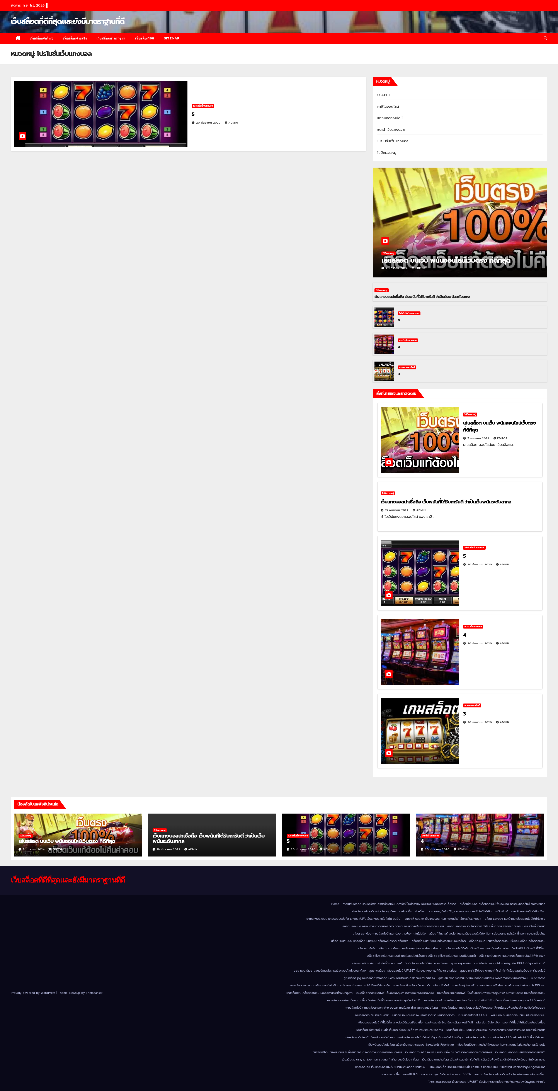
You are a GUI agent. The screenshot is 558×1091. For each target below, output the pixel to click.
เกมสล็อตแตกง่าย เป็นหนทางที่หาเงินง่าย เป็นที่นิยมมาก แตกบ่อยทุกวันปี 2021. (374, 1000)
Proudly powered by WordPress (33, 993)
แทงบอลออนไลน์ (390, 118)
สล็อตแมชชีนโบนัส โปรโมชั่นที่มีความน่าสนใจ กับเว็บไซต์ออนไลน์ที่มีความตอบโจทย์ (399, 963)
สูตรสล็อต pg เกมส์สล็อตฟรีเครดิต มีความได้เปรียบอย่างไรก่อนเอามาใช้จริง (389, 978)
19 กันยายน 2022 (397, 510)
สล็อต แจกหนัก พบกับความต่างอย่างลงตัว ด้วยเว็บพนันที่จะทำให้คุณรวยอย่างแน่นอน (393, 926)
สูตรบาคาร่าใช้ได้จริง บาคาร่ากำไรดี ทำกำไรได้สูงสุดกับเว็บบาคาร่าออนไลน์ (502, 971)
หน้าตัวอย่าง (538, 978)
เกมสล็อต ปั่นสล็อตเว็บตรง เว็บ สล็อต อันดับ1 (421, 985)
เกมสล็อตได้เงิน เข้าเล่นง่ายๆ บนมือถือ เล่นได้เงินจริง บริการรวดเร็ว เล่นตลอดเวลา (404, 1015)
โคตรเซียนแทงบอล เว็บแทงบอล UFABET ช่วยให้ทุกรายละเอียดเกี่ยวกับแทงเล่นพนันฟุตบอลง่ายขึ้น (487, 1082)
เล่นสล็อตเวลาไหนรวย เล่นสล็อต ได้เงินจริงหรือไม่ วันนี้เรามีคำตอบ (505, 1037)
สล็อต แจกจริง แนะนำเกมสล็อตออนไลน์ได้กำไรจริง (515, 919)
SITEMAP (172, 38)
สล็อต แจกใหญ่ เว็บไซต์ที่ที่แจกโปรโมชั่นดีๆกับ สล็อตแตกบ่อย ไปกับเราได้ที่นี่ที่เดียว (496, 926)
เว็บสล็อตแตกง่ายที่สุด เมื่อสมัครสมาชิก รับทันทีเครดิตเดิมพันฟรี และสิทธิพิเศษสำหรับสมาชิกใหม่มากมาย (483, 1059)
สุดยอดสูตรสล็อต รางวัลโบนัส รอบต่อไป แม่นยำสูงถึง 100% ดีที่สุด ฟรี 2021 (498, 963)
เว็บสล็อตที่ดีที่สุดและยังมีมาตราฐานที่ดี (67, 21)
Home (335, 904)
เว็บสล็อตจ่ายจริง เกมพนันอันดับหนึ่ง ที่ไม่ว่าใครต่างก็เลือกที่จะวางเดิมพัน (448, 1052)
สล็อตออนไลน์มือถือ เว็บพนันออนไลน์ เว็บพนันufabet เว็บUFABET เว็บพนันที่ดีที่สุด (495, 948)
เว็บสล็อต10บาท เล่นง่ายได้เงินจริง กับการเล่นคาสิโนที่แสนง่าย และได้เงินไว (501, 1045)
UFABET (383, 95)
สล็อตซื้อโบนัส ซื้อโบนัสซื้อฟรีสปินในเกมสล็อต (439, 941)
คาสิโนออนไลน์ (388, 106)
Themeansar (94, 993)
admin (233, 123)
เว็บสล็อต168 (144, 38)
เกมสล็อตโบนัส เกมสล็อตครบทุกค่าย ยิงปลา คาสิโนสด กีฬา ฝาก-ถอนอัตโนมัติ (391, 1008)
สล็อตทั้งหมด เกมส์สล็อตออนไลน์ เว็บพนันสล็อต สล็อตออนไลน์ (507, 941)
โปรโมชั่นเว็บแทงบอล (203, 105)
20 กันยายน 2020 (209, 123)
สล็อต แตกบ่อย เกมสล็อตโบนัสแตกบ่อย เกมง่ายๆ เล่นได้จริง (389, 933)
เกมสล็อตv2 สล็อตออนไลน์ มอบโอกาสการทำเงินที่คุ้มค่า (319, 993)
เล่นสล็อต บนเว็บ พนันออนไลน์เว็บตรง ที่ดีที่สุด (446, 260)
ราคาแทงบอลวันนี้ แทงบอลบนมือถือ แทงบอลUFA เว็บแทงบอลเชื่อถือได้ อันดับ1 (353, 919)
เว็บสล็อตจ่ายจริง (75, 38)
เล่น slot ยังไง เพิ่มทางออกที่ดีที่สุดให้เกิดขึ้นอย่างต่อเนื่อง (510, 1022)
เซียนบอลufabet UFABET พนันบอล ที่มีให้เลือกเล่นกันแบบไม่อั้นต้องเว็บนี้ (501, 1015)
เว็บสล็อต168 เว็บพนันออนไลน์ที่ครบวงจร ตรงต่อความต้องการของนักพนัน (357, 1052)
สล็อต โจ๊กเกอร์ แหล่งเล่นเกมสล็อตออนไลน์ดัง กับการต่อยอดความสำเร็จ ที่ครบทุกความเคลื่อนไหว (487, 933)
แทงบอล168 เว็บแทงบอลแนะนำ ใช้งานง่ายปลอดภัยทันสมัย (390, 1067)
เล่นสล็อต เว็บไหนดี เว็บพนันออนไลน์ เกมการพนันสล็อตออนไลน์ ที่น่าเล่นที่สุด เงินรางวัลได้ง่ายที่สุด (404, 1037)
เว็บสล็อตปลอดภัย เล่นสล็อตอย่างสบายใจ (520, 1052)
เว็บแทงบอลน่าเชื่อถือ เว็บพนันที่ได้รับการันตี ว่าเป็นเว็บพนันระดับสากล (422, 296)
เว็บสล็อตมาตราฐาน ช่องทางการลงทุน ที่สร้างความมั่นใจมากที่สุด (380, 1059)
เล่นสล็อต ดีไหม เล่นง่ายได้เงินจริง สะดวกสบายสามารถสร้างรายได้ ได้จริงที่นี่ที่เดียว (495, 1030)
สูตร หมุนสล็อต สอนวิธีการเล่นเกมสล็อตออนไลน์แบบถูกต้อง (330, 971)
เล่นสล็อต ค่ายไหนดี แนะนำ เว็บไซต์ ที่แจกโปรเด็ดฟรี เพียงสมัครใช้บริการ (399, 1030)
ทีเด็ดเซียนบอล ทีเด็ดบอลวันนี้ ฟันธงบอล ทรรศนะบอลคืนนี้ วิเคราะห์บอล (502, 904)
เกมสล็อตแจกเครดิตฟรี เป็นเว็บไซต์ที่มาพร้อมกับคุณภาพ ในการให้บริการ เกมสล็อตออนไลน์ (491, 993)
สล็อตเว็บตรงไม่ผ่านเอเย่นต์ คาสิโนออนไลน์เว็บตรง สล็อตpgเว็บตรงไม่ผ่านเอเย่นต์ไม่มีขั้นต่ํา (421, 956)
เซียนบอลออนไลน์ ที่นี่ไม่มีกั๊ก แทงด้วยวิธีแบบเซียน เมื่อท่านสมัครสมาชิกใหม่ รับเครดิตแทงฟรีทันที (415, 1022)
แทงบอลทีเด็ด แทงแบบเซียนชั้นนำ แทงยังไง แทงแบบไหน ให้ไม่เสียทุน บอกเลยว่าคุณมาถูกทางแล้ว (487, 1067)
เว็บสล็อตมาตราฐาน (111, 38)
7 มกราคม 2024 (397, 268)
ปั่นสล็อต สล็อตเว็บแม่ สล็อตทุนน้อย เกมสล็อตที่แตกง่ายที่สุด (388, 911)
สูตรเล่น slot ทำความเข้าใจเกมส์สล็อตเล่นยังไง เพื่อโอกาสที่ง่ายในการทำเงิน (482, 978)
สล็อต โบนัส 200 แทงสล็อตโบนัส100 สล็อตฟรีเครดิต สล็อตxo (369, 941)
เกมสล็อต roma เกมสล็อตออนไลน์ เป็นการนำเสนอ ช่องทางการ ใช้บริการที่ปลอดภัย (340, 985)
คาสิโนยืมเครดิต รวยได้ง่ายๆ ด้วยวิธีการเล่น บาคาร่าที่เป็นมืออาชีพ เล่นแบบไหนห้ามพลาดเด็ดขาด (399, 904)
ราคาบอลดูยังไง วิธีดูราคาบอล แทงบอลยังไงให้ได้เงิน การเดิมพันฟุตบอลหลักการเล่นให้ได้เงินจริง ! (487, 911)
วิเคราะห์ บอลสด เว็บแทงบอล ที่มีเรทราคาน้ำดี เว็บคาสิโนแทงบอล (443, 919)
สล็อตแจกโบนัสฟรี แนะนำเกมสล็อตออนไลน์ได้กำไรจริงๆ (512, 956)
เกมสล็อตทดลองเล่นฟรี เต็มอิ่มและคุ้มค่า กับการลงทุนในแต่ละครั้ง (395, 993)
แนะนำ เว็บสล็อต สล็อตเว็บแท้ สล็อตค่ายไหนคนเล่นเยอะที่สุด (510, 1074)
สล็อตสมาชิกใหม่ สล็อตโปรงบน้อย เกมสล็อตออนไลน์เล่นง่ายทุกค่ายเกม (400, 948)
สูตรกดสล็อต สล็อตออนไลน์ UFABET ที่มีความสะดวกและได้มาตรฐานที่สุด (413, 971)
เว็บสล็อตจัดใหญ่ (41, 38)
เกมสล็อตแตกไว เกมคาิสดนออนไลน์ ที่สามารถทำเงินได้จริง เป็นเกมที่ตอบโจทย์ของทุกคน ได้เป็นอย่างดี (484, 1000)
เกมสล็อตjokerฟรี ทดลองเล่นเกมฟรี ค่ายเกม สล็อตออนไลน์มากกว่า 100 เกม (499, 985)
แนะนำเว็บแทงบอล (391, 129)
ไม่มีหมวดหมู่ (386, 152)
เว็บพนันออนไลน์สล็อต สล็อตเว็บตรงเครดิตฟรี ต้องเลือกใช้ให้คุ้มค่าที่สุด (411, 1045)
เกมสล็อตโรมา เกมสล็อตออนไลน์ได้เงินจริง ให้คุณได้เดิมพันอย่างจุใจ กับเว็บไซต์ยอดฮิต (493, 1008)
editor (420, 268)
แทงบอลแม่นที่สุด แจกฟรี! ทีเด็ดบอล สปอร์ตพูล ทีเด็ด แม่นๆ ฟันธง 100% (426, 1074)
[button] (545, 38)
